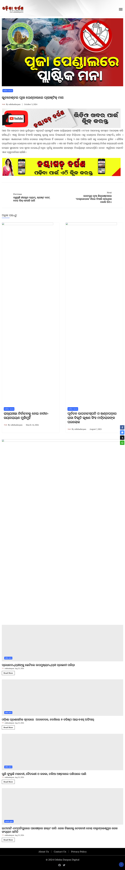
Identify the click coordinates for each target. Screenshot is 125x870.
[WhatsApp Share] (122, 443)
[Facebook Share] (122, 427)
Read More (8, 835)
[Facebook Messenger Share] (122, 432)
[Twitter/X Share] (122, 437)
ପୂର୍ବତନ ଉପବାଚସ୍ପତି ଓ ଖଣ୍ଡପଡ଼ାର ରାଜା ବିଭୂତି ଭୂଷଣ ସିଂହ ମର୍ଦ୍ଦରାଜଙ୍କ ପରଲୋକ (92, 580)
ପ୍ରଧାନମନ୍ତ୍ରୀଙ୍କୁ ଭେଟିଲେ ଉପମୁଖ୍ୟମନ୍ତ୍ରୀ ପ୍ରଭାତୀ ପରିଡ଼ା (38, 827)
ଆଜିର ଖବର (7, 90)
